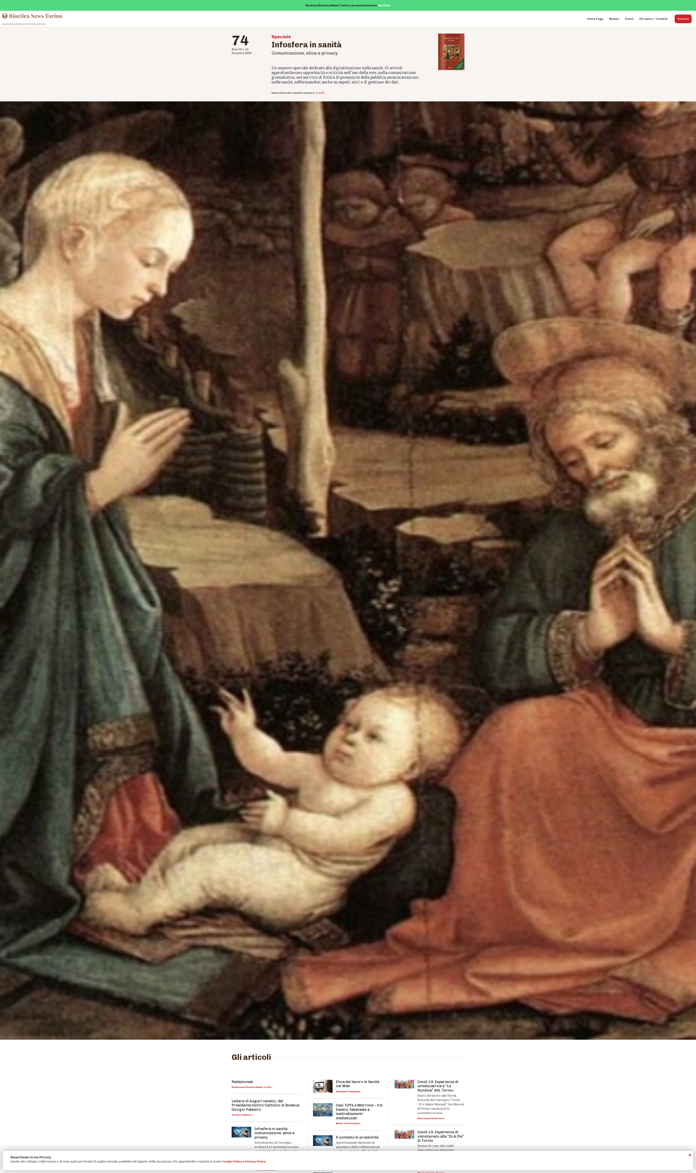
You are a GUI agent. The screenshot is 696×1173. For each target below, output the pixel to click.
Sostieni (384, 5)
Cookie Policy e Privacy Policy (244, 1161)
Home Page (595, 18)
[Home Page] (32, 19)
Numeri (614, 18)
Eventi (629, 18)
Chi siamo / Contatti (653, 18)
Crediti (320, 93)
